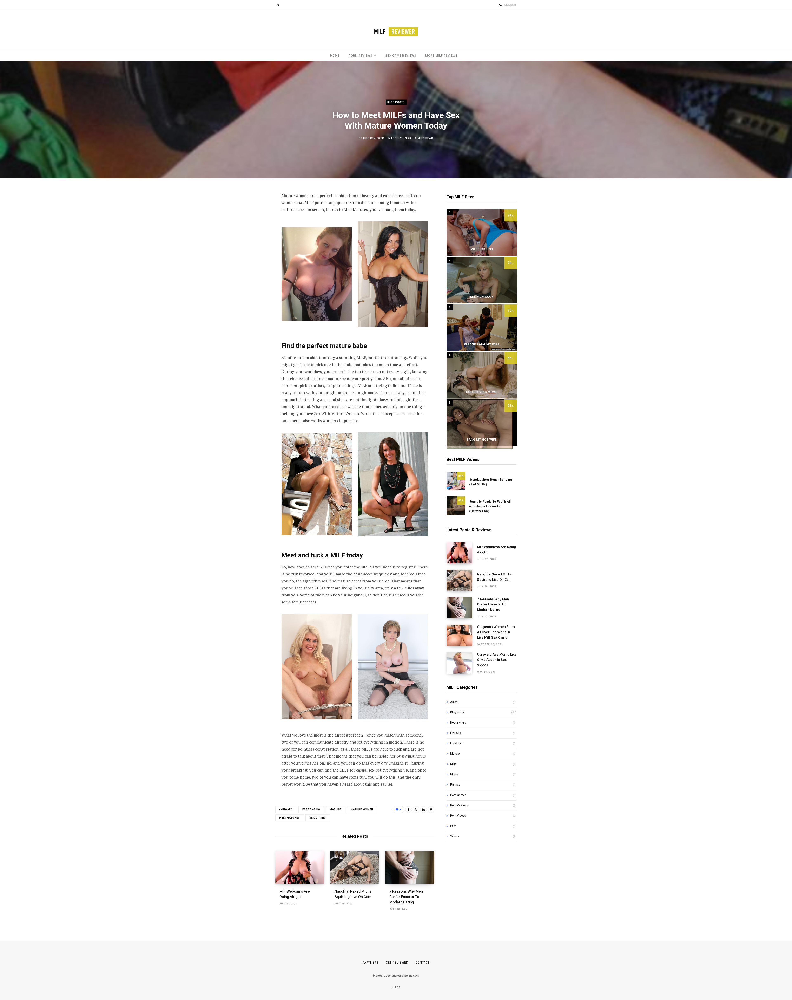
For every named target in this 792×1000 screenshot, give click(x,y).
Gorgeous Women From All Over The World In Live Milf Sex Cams (496, 632)
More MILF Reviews (441, 55)
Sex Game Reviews (400, 55)
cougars (286, 809)
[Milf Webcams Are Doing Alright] (299, 867)
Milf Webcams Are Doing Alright (496, 549)
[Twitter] (416, 809)
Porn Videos (458, 815)
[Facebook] (408, 809)
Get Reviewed (397, 962)
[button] (317, 274)
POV (453, 826)
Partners (370, 962)
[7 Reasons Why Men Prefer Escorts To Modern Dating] (409, 867)
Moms (454, 774)
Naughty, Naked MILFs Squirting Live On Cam (494, 577)
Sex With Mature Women (336, 413)
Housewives (458, 722)
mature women (362, 809)
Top (397, 987)
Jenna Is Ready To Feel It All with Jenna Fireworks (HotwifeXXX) (490, 506)
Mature (455, 753)
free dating (311, 809)
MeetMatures (289, 817)
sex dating (317, 817)
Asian (454, 702)
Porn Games (458, 795)
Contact (422, 962)
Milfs (453, 764)
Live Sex (455, 732)
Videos (454, 836)
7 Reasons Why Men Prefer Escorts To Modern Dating (406, 896)
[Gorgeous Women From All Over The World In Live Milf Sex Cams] (462, 635)
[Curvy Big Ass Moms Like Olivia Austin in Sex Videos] (462, 663)
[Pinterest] (431, 809)
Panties (455, 784)
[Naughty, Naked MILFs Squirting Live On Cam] (354, 867)
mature (335, 809)
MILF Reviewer (373, 138)
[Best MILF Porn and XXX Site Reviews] (396, 29)
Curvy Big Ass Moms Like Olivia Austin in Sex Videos (497, 659)
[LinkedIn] (423, 809)
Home (334, 55)
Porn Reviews (360, 55)
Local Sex (456, 743)
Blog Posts (396, 102)
